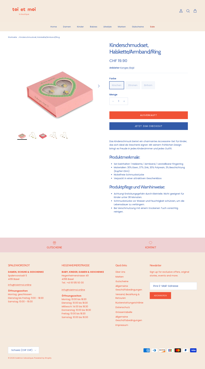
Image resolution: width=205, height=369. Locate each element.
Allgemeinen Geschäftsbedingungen (122, 351)
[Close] (199, 302)
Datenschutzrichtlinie (112, 350)
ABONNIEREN (126, 339)
